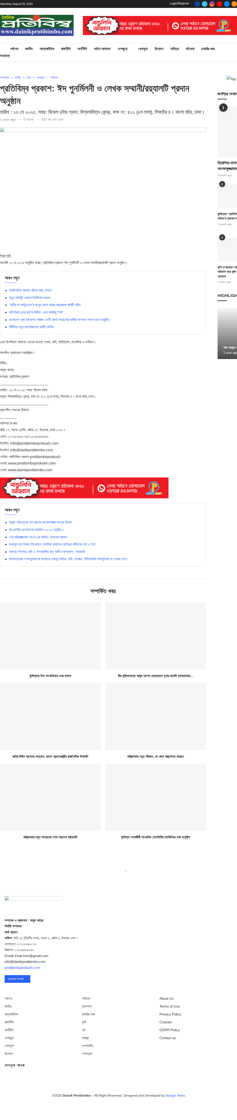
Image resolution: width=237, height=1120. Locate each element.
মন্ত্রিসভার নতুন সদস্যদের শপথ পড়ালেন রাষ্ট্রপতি (50, 837)
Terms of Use (169, 1006)
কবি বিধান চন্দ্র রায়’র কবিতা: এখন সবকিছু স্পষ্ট (35, 312)
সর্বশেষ (14, 49)
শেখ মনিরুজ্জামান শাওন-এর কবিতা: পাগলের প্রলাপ (38, 537)
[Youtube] (219, 4)
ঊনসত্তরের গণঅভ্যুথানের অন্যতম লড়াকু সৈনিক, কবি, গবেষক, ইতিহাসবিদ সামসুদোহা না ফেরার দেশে (68, 559)
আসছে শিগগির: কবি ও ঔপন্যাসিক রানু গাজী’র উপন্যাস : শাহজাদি (47, 552)
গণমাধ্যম (87, 1053)
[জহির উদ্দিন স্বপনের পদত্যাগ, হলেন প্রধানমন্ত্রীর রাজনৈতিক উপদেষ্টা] (50, 716)
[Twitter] (204, 4)
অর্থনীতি (82, 49)
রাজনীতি (66, 49)
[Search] (234, 52)
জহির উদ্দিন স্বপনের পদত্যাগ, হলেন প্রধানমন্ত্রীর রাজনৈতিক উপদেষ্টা (50, 756)
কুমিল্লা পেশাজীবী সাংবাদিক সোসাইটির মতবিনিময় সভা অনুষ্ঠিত (155, 837)
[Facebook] (197, 4)
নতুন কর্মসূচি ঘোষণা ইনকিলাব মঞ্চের (29, 298)
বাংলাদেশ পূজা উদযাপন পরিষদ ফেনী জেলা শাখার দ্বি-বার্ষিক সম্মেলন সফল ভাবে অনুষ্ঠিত (59, 320)
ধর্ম (83, 1030)
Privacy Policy (170, 1014)
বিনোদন (159, 49)
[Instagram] (212, 4)
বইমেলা (190, 49)
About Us (166, 998)
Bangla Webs (175, 1095)
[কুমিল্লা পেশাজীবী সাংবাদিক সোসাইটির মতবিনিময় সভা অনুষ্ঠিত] (155, 797)
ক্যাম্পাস (87, 1006)
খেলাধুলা (143, 49)
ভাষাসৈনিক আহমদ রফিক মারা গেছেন (30, 290)
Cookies (165, 1022)
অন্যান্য (5, 56)
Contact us (167, 1038)
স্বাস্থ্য (85, 1038)
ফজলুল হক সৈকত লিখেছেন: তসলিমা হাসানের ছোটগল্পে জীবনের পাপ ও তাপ (52, 544)
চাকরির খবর (208, 49)
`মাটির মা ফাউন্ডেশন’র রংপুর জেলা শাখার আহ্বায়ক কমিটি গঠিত (45, 305)
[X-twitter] (105, 1109)
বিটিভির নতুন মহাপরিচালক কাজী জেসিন (31, 327)
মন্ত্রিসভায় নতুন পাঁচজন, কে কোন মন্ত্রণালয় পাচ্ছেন (155, 756)
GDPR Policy (169, 1030)
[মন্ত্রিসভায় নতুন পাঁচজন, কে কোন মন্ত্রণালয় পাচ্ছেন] (155, 716)
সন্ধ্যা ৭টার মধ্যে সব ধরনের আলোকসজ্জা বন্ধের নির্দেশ (40, 522)
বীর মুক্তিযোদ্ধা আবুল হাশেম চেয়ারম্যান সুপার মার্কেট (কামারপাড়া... (155, 676)
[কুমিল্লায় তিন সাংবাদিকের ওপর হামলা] (50, 635)
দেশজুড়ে (123, 49)
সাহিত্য (174, 49)
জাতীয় (29, 49)
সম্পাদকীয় (87, 1045)
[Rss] (234, 4)
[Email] (227, 4)
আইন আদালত (102, 49)
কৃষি (84, 1022)
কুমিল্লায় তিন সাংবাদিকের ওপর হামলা (50, 676)
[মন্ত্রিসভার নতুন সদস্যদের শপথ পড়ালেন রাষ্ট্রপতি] (50, 797)
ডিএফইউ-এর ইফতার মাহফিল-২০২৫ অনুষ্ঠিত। (37, 530)
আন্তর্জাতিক (47, 49)
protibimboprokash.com (22, 968)
